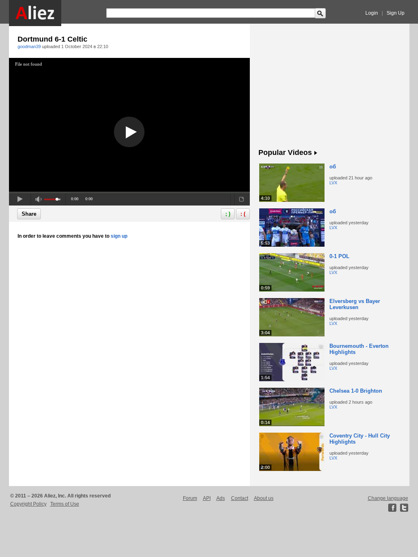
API (207, 498)
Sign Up (396, 13)
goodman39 (29, 46)
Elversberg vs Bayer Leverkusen (354, 304)
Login (371, 13)
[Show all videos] (315, 153)
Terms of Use (64, 504)
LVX (333, 182)
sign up (119, 236)
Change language (388, 498)
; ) (227, 214)
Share (29, 214)
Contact (239, 498)
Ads (220, 498)
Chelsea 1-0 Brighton (355, 391)
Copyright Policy (28, 504)
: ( (242, 214)
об (332, 167)
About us (263, 498)
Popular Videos (285, 152)
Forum (190, 498)
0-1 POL (339, 256)
